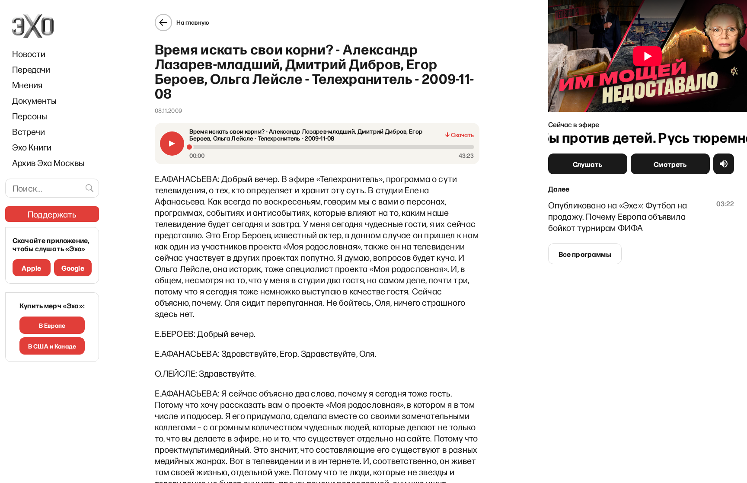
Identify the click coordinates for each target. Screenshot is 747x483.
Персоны (29, 116)
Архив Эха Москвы (48, 162)
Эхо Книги (31, 147)
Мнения (27, 84)
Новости (28, 53)
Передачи (31, 69)
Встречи (28, 131)
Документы (34, 100)
